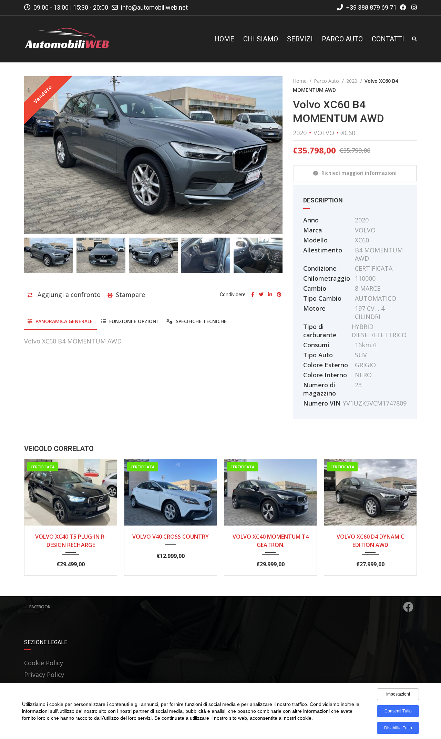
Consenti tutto (398, 711)
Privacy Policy (44, 674)
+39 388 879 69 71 (371, 7)
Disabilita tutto (398, 728)
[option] (153, 155)
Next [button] (264, 155)
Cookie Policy (43, 663)
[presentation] (39, 515)
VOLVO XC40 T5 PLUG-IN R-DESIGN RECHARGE (70, 541)
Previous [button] (42, 155)
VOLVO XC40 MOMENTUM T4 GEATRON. (271, 541)
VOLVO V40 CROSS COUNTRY (170, 536)
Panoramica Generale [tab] (63, 321)
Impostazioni (398, 694)
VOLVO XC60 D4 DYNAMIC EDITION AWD (370, 541)
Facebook (39, 607)
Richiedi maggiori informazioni (359, 173)
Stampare (130, 294)
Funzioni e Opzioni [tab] (133, 321)
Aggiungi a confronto (68, 294)
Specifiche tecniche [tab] (200, 321)
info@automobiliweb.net (154, 7)
